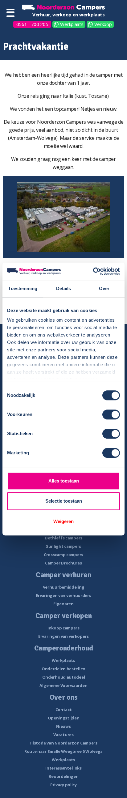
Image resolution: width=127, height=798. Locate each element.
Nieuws (63, 726)
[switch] (111, 414)
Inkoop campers (63, 628)
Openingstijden (64, 718)
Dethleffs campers (63, 538)
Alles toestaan (63, 480)
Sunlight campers (63, 546)
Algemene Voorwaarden (63, 685)
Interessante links (63, 768)
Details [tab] (63, 288)
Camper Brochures (63, 563)
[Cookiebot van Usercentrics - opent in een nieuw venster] (93, 271)
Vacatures (63, 734)
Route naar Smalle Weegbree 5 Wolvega (63, 751)
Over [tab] (104, 288)
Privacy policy (63, 784)
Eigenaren (63, 604)
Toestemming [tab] (22, 288)
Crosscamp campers (63, 554)
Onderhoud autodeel (63, 677)
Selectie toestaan (63, 501)
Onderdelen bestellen (63, 668)
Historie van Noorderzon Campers (63, 743)
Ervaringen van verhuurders (63, 595)
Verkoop (103, 24)
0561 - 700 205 (32, 24)
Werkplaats (71, 24)
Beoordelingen (63, 776)
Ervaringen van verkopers (63, 636)
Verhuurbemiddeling (63, 587)
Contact (63, 709)
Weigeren (63, 521)
